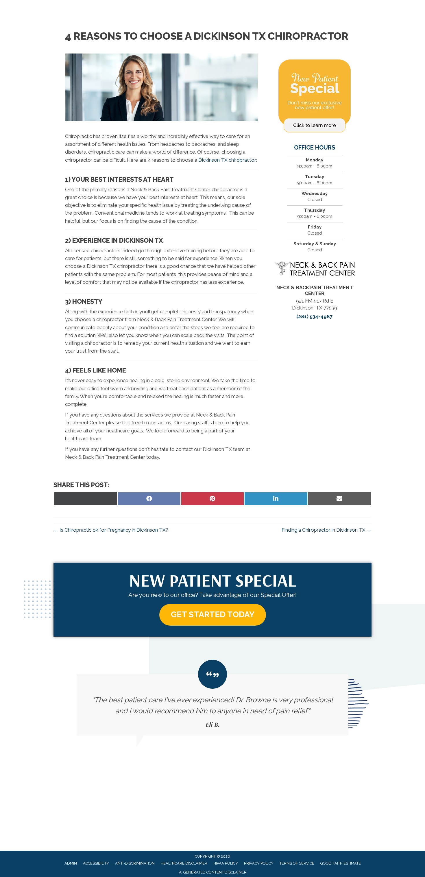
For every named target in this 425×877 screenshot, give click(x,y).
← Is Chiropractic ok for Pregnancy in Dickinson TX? (110, 530)
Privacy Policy (259, 863)
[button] (212, 615)
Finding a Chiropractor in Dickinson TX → (327, 530)
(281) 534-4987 (314, 316)
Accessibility (96, 863)
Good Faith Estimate (340, 863)
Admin (70, 863)
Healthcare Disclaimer (184, 863)
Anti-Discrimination (135, 863)
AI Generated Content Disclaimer (213, 872)
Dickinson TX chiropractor (227, 160)
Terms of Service (297, 863)
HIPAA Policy (225, 863)
